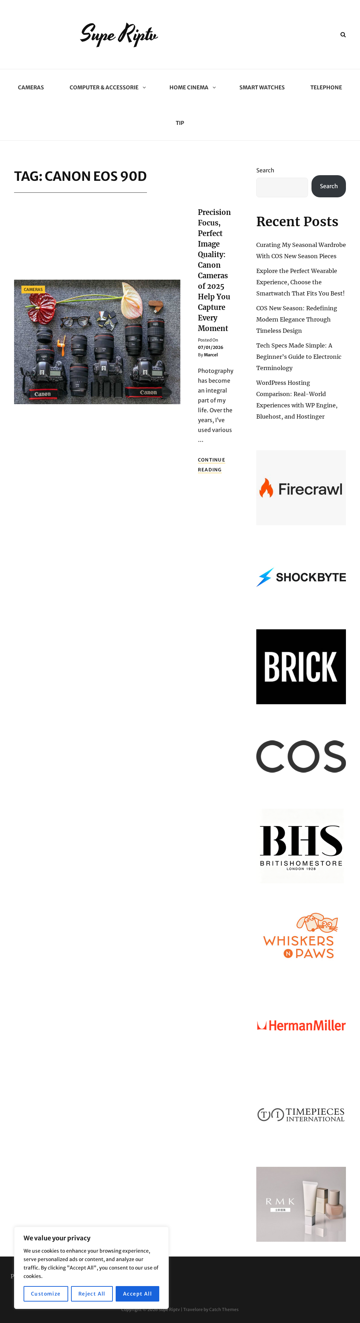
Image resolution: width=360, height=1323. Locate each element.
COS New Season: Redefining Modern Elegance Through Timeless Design (296, 319)
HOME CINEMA (188, 87)
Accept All (137, 1294)
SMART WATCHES (262, 87)
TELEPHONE (326, 87)
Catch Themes (224, 1309)
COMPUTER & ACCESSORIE (104, 87)
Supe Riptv (119, 34)
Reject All (91, 1294)
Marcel (211, 354)
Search (265, 170)
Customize (46, 1294)
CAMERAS (31, 87)
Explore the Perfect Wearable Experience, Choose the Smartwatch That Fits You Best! (300, 282)
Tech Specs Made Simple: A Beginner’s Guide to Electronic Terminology (298, 356)
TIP (180, 123)
